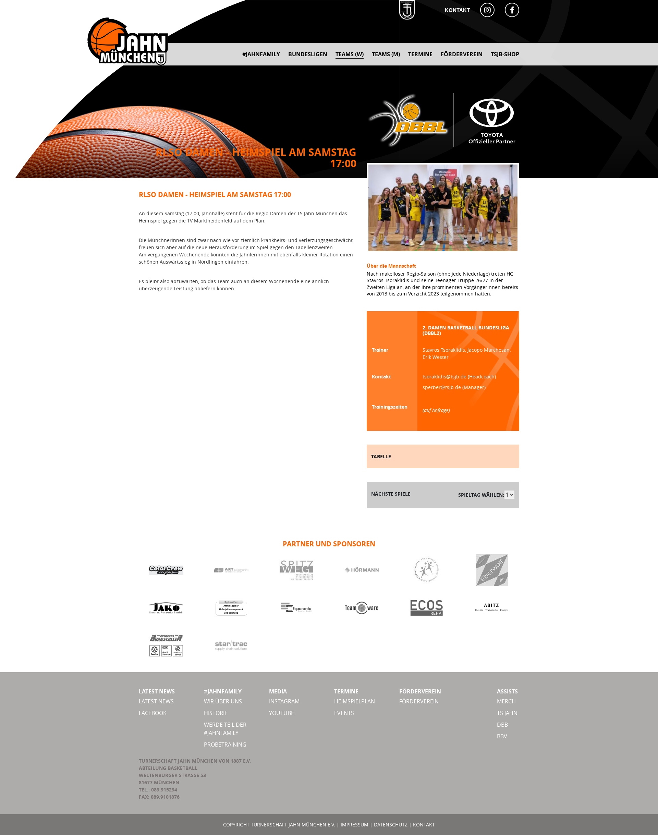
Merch (506, 701)
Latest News (156, 701)
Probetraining (225, 744)
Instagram (284, 701)
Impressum (354, 824)
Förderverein (419, 701)
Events (344, 713)
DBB (502, 724)
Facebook (153, 713)
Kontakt (457, 10)
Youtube (281, 713)
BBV (502, 736)
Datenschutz (390, 824)
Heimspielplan (354, 701)
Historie (216, 713)
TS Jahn (507, 713)
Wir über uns (223, 701)
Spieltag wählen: (481, 495)
